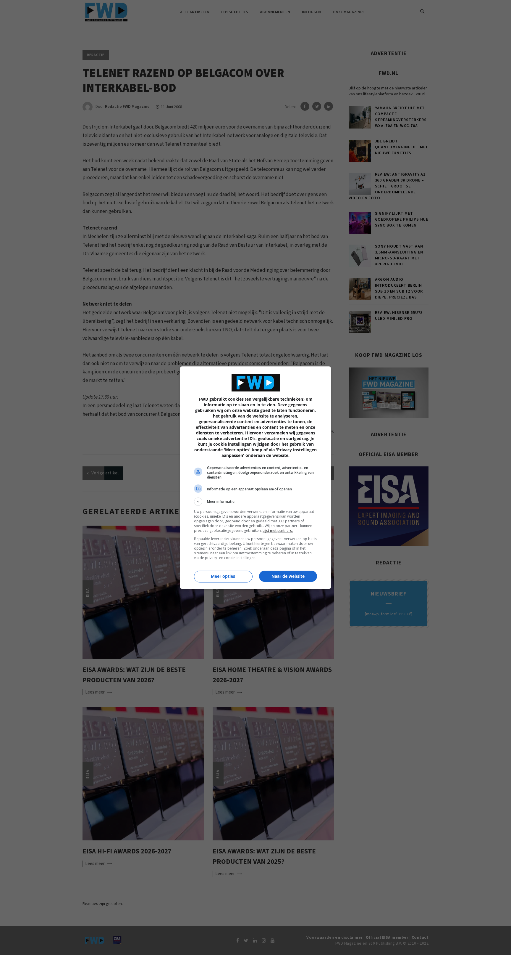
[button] (255, 501)
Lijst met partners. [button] (278, 530)
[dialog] (255, 477)
